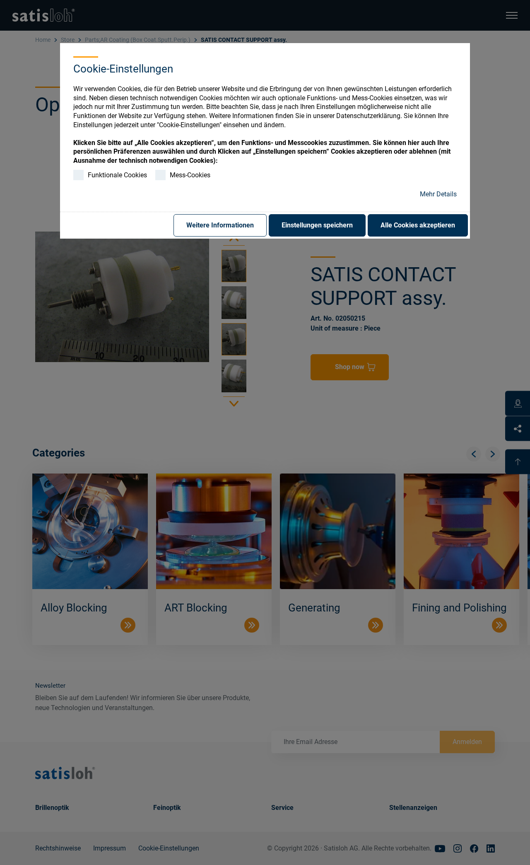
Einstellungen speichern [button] (317, 225)
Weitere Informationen (220, 225)
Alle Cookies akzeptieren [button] (418, 225)
